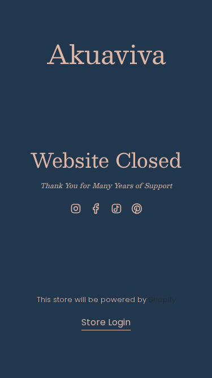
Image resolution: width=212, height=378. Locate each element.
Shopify (162, 299)
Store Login (106, 322)
